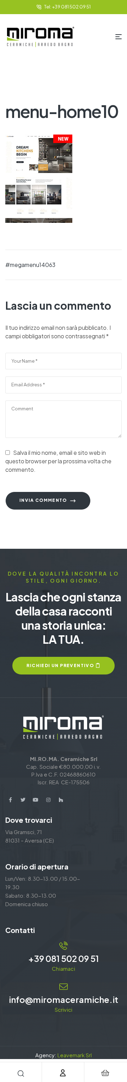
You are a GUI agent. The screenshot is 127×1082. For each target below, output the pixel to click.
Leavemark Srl (75, 1055)
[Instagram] (48, 800)
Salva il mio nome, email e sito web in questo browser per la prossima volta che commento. (58, 461)
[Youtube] (36, 800)
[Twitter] (23, 800)
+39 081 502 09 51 (63, 958)
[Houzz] (61, 800)
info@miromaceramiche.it (63, 999)
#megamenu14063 (30, 264)
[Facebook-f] (10, 800)
